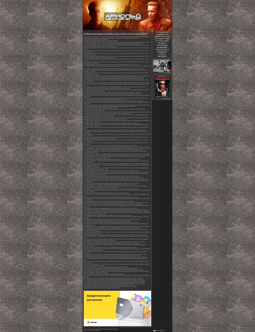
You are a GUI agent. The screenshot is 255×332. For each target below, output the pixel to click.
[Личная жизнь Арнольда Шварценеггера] (162, 41)
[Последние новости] (162, 34)
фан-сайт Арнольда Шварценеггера (107, 329)
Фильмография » (166, 98)
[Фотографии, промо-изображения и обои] (162, 54)
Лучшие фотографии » (164, 72)
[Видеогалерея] (162, 56)
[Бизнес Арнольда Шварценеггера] (162, 47)
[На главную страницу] (162, 32)
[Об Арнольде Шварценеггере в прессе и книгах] (162, 52)
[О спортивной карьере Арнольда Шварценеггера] (162, 43)
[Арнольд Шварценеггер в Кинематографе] (162, 39)
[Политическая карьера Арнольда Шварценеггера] (162, 50)
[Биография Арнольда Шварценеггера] (162, 36)
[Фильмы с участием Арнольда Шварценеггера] (162, 45)
